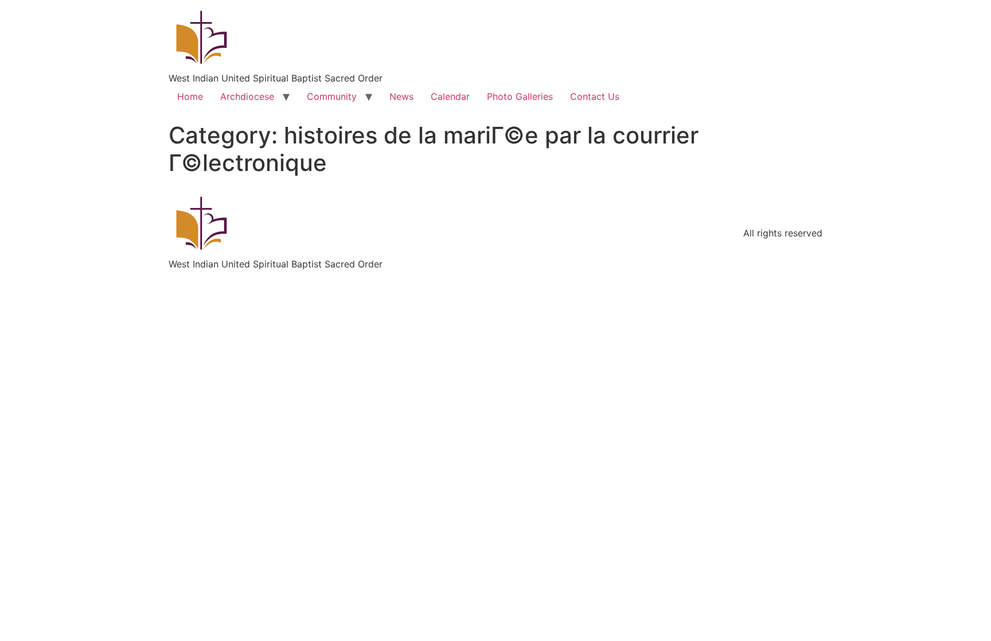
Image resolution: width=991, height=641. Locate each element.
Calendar (450, 96)
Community (332, 96)
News (401, 96)
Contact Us (594, 96)
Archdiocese (247, 96)
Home (190, 96)
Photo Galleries (520, 96)
